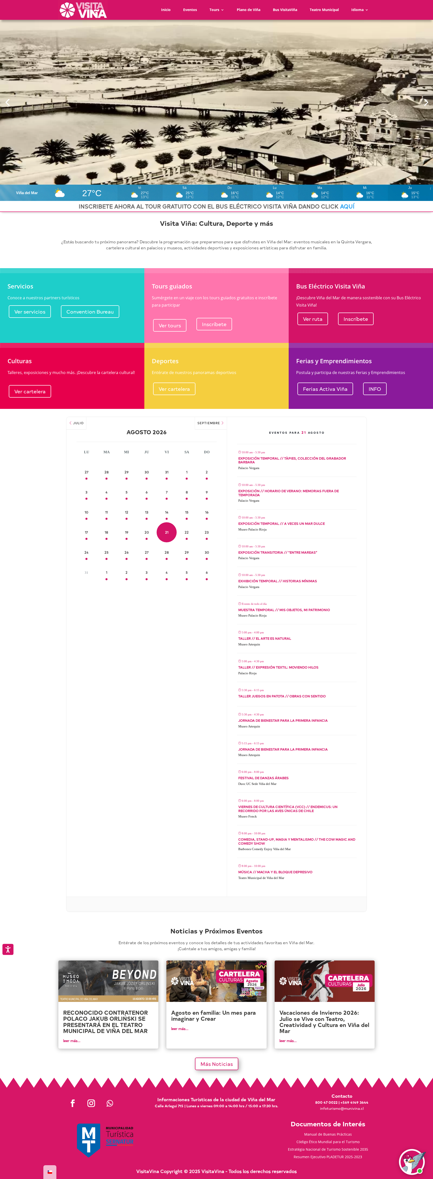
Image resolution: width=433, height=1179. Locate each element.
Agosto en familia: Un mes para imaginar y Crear (213, 1015)
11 (106, 512)
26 (127, 552)
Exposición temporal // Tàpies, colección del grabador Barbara (292, 460)
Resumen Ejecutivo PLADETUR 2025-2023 (328, 1157)
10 (86, 512)
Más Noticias (216, 1063)
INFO (375, 388)
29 (127, 472)
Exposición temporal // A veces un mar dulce (281, 523)
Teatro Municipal (324, 9)
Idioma (357, 9)
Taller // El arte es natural (264, 638)
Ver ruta (312, 318)
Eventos (190, 9)
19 (126, 532)
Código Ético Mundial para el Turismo (328, 1142)
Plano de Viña (248, 9)
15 (186, 512)
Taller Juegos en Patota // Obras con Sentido (282, 696)
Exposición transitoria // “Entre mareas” (277, 552)
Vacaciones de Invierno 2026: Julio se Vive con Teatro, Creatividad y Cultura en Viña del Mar (324, 1022)
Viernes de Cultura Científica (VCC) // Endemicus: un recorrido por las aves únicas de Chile (288, 808)
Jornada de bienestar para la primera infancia (283, 720)
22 (187, 532)
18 (106, 532)
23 (207, 532)
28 (106, 472)
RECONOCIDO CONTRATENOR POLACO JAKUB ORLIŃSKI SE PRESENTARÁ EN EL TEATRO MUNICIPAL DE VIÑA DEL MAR (105, 1022)
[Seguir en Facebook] (72, 1103)
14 (166, 512)
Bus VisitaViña (285, 9)
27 (86, 472)
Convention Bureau (90, 311)
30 (147, 472)
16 (206, 512)
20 (147, 532)
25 (106, 552)
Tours (214, 9)
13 (146, 512)
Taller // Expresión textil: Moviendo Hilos (278, 667)
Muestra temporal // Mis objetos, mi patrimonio (284, 610)
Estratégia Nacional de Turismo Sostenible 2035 (328, 1150)
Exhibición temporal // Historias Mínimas (277, 581)
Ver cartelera (30, 391)
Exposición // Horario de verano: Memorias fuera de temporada (288, 493)
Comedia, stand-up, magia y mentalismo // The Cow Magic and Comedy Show (296, 841)
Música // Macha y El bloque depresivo (275, 872)
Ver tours (170, 325)
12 (126, 512)
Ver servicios (29, 311)
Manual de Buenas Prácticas (328, 1135)
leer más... (71, 1040)
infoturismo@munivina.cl (342, 1108)
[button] (7, 102)
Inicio (166, 9)
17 (86, 532)
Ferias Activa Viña (325, 388)
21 (166, 532)
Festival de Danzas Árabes (263, 778)
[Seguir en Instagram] (91, 1103)
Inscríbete (214, 324)
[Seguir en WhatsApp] (109, 1103)
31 (166, 472)
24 (86, 552)
